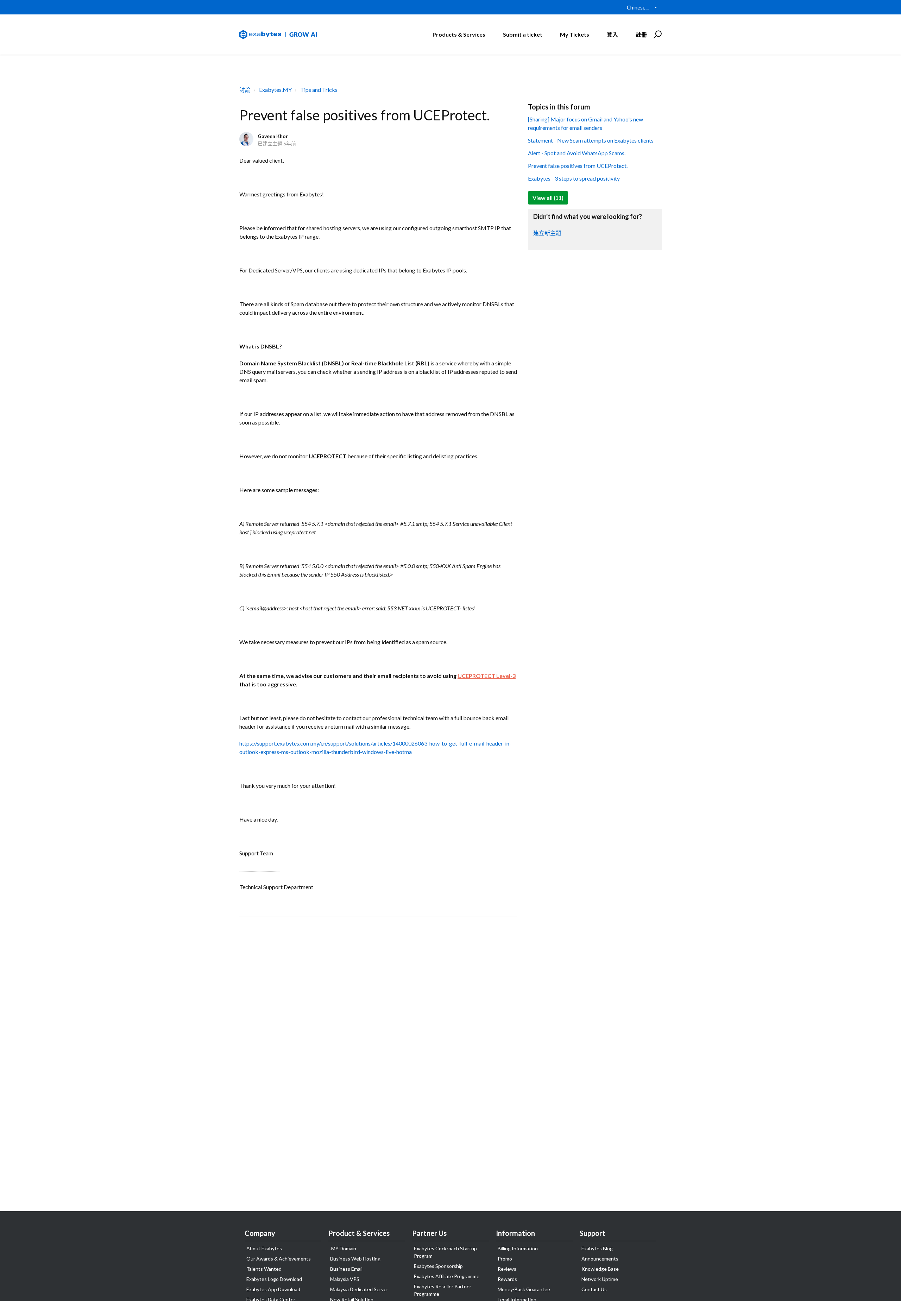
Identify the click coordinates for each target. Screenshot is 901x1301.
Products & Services (459, 34)
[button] (656, 34)
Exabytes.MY (275, 89)
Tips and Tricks (319, 89)
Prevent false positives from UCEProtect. (578, 165)
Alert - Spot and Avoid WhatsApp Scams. (576, 153)
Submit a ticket (522, 34)
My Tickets (574, 34)
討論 (245, 89)
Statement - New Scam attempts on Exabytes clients (591, 140)
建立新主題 (547, 233)
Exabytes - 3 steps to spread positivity (574, 178)
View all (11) (548, 197)
